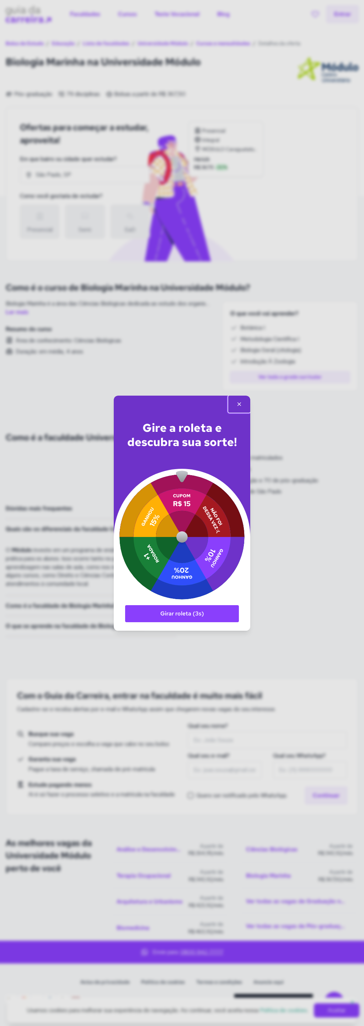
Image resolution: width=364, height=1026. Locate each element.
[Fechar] (239, 404)
